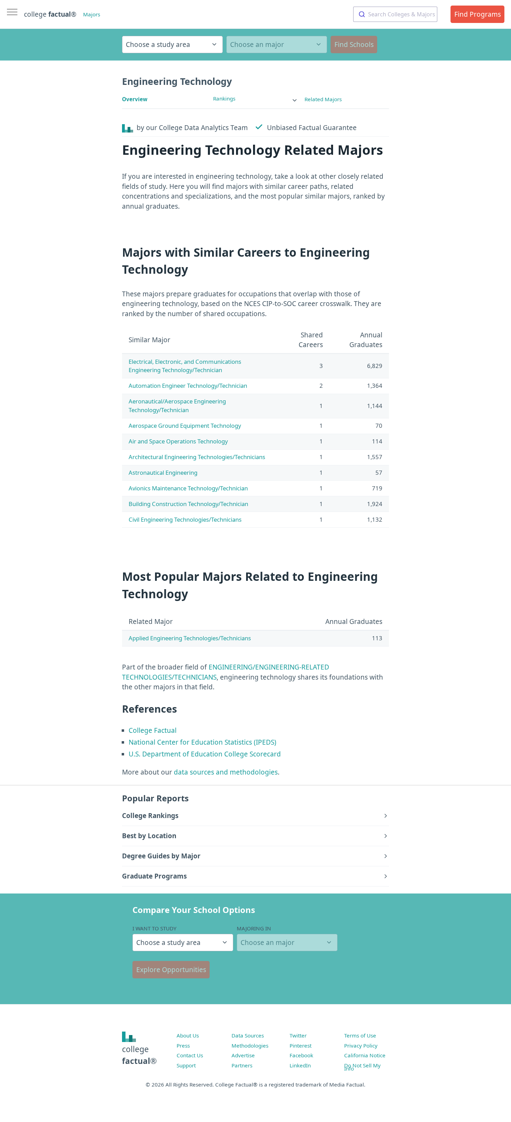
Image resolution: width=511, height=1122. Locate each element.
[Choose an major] (276, 44)
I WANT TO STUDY (154, 928)
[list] (255, 98)
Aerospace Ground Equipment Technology (185, 426)
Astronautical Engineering (163, 472)
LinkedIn (300, 1065)
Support (186, 1065)
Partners (242, 1065)
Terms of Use (360, 1035)
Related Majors (323, 99)
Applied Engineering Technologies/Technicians (190, 638)
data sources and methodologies (226, 772)
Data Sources (248, 1035)
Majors (91, 14)
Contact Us (190, 1055)
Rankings (224, 98)
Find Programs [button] (477, 14)
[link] (255, 98)
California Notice (365, 1055)
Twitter (298, 1035)
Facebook (301, 1055)
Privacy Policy (361, 1045)
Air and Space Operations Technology (178, 441)
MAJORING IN (254, 928)
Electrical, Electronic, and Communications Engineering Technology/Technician (185, 366)
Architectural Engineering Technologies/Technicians (197, 457)
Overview (134, 99)
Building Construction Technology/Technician (188, 504)
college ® (50, 14)
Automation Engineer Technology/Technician (188, 386)
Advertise (243, 1055)
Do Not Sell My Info (362, 1067)
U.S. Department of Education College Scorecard (205, 754)
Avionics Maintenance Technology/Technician (188, 488)
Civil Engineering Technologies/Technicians (185, 519)
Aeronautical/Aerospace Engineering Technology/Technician (177, 405)
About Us (188, 1035)
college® (139, 1055)
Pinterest (300, 1045)
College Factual (153, 730)
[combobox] (395, 14)
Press (183, 1045)
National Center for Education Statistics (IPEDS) (202, 742)
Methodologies (250, 1045)
